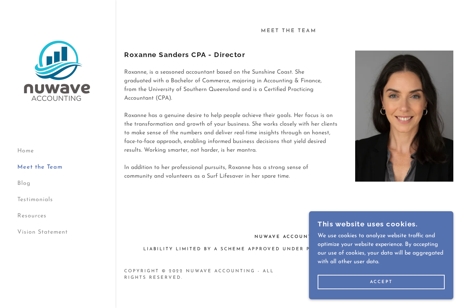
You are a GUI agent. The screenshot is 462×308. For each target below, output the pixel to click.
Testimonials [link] (35, 200)
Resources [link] (32, 216)
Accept (381, 282)
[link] (57, 70)
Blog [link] (24, 183)
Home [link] (25, 151)
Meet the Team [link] (39, 167)
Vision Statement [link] (42, 232)
